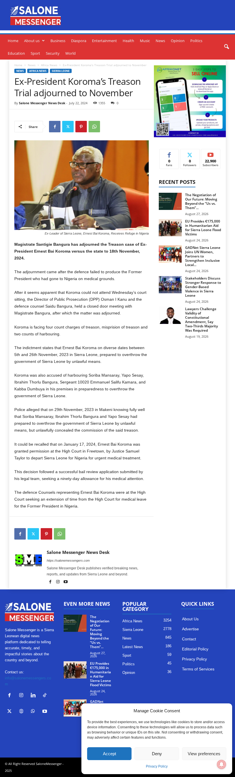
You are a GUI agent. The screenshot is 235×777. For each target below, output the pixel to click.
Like (169, 153)
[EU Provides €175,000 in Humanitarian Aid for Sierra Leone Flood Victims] (170, 227)
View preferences (204, 753)
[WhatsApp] (94, 126)
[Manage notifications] (221, 764)
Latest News (132, 647)
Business (57, 40)
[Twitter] (68, 126)
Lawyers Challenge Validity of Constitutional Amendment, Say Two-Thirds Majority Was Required (201, 319)
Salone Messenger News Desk (42, 103)
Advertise (190, 629)
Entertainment (104, 40)
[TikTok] (45, 696)
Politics (196, 40)
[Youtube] (65, 582)
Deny (157, 753)
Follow (190, 153)
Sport (35, 53)
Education (16, 53)
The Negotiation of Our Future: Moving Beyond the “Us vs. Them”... (201, 201)
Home (13, 40)
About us (32, 40)
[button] (226, 47)
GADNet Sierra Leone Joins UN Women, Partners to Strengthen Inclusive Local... (202, 256)
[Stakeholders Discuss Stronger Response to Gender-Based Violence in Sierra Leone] (170, 284)
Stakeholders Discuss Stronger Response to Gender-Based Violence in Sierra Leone (203, 287)
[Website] (22, 712)
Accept (109, 753)
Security (53, 53)
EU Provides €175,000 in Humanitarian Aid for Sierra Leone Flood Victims (203, 228)
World (70, 53)
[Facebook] (54, 126)
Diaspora (78, 40)
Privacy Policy (157, 766)
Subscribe (210, 153)
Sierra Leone (61, 71)
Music (145, 40)
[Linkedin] (34, 696)
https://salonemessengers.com (68, 560)
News (160, 40)
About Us (190, 619)
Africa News (49, 65)
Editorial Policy (195, 649)
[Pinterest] (81, 126)
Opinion (178, 40)
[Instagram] (58, 582)
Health (128, 40)
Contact (189, 639)
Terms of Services (198, 669)
